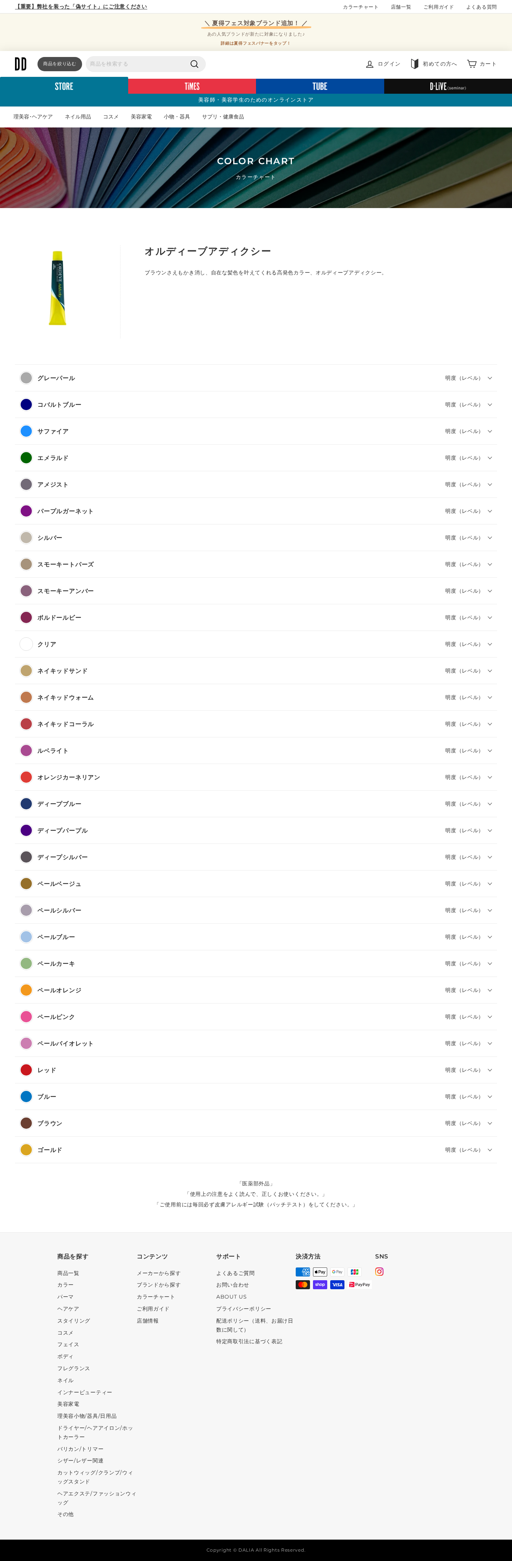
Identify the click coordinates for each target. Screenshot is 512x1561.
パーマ (65, 1296)
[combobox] (145, 64)
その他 (65, 1514)
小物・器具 (177, 116)
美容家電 (141, 116)
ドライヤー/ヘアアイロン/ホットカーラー (95, 1432)
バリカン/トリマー (80, 1449)
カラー (65, 1284)
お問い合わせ (232, 1284)
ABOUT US (231, 1296)
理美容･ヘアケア (33, 116)
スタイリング (73, 1320)
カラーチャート (361, 7)
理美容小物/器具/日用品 (87, 1416)
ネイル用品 (78, 116)
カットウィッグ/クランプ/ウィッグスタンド (95, 1477)
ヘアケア (68, 1308)
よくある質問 (481, 7)
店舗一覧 (401, 7)
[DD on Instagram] (379, 1272)
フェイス (68, 1344)
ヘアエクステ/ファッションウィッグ (97, 1498)
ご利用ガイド (439, 7)
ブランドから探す (159, 1284)
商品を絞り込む (59, 63)
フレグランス (73, 1368)
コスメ (111, 116)
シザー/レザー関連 (80, 1460)
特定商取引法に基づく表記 (249, 1341)
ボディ (65, 1356)
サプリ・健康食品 (223, 116)
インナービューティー (84, 1392)
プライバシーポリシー (243, 1308)
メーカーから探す (159, 1273)
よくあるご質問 (235, 1273)
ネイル (65, 1380)
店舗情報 (148, 1320)
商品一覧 (68, 1273)
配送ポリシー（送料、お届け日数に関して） (254, 1325)
